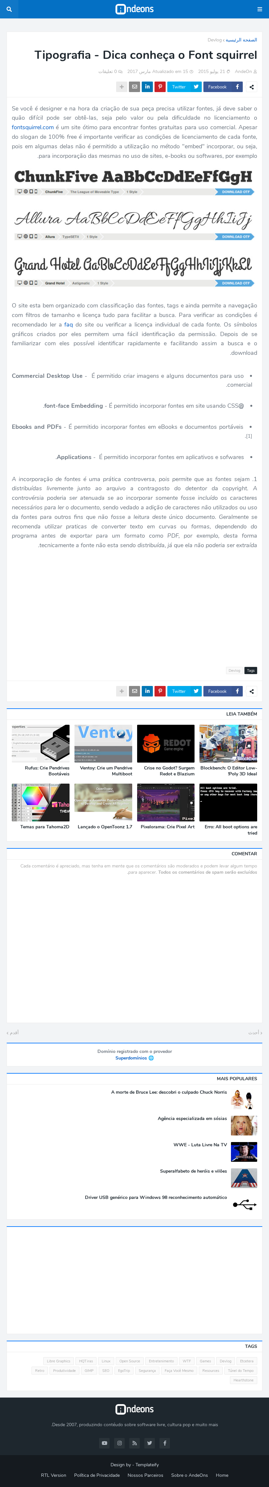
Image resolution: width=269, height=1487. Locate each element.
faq (68, 325)
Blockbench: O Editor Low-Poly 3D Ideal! (228, 771)
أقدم (14, 1033)
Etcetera (247, 1361)
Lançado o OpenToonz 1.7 (105, 827)
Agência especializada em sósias (192, 1119)
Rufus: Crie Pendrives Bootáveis (47, 771)
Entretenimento (161, 1361)
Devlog (215, 40)
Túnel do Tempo (241, 1370)
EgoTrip (124, 1370)
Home (222, 1475)
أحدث (253, 1033)
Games (205, 1361)
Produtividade (64, 1370)
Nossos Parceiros (145, 1475)
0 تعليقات (107, 71)
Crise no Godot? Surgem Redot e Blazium (169, 771)
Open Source (129, 1361)
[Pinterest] (160, 87)
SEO (105, 1370)
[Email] (134, 87)
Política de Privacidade (97, 1475)
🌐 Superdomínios (134, 1058)
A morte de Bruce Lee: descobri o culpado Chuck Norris (169, 1092)
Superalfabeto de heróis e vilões (193, 1171)
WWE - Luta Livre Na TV (200, 1145)
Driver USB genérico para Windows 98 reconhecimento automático (156, 1198)
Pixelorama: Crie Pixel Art (168, 827)
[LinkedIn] (147, 87)
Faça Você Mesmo (179, 1370)
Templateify (147, 1465)
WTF (187, 1361)
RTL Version (53, 1475)
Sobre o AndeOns (189, 1475)
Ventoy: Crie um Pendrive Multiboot (106, 771)
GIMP (89, 1370)
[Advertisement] (134, 604)
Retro (39, 1370)
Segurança (147, 1370)
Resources (210, 1370)
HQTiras (86, 1361)
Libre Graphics (58, 1361)
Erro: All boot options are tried (231, 830)
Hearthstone (244, 1380)
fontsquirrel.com (33, 127)
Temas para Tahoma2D (45, 827)
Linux (106, 1361)
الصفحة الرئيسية (241, 40)
